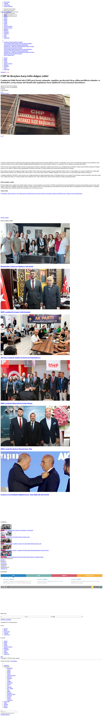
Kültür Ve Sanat (30, 46)
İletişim (9, 55)
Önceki (2, 217)
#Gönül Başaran (78, 193)
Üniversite (19, 48)
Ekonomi (6, 48)
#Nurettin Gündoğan (52, 193)
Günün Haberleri (8, 6)
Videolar (6, 3)
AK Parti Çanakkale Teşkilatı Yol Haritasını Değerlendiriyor (20, 357)
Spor (15, 46)
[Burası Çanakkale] (6, 12)
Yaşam (5, 22)
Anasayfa (3, 72)
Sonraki (7, 217)
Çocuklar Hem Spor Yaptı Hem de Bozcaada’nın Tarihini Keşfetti (25, 557)
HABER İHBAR (5, 714)
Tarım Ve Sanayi (8, 26)
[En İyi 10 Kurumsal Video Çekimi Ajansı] (6, 535)
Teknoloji (6, 32)
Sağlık (19, 46)
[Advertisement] (49, 149)
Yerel (5, 35)
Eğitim (5, 16)
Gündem (6, 46)
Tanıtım (14, 45)
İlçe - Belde (11, 46)
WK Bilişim (14, 661)
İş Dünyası (19, 45)
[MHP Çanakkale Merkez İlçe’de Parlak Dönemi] (35, 400)
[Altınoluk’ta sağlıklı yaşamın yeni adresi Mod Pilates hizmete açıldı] (6, 542)
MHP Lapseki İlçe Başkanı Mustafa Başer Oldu (16, 449)
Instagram (15, 42)
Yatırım (24, 45)
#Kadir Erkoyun (32, 193)
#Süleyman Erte (23, 193)
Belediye (6, 29)
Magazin (23, 46)
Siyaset (10, 48)
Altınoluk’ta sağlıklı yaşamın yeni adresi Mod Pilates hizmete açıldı (22, 543)
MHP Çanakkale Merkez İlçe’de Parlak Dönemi (16, 403)
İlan (27, 45)
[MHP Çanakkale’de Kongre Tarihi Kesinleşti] (35, 309)
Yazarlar (6, 704)
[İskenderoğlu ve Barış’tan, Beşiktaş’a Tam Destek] (35, 263)
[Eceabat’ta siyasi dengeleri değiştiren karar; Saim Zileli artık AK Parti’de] (35, 491)
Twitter (11, 42)
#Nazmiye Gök (15, 193)
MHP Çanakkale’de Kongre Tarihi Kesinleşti (15, 312)
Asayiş (5, 14)
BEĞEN (3, 560)
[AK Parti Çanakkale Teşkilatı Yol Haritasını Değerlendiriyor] (35, 354)
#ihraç (5, 193)
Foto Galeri (7, 2)
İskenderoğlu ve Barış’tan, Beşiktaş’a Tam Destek (17, 266)
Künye (5, 55)
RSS (13, 55)
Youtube (20, 42)
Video (5, 703)
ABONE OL (4, 568)
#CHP (2, 193)
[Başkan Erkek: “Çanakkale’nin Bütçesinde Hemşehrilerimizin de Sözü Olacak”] (6, 549)
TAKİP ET (3, 563)
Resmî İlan (6, 38)
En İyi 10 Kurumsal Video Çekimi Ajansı (17, 537)
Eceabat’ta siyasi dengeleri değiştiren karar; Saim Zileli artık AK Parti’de (25, 494)
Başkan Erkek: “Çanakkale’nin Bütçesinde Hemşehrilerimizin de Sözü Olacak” (27, 550)
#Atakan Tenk (70, 193)
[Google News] (5, 93)
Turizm (14, 48)
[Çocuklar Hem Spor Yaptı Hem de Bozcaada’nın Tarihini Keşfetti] (6, 555)
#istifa (9, 193)
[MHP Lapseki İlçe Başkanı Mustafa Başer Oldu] (35, 446)
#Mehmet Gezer (62, 193)
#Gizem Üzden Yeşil (41, 193)
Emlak (5, 19)
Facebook (6, 42)
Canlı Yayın (7, 5)
